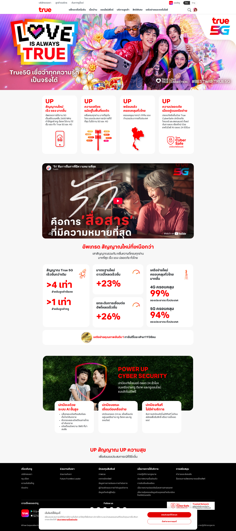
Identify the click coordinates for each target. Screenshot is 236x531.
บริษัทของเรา (45, 3)
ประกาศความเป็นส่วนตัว (67, 519)
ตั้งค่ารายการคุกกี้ (169, 521)
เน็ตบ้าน (93, 10)
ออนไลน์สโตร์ (106, 10)
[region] (56, 517)
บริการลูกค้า (123, 10)
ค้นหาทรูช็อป (77, 3)
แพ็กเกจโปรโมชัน (77, 10)
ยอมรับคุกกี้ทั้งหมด (169, 514)
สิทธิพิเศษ (137, 10)
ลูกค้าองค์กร (61, 3)
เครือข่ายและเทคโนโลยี (157, 10)
